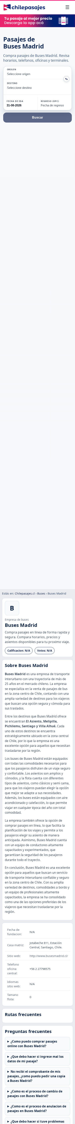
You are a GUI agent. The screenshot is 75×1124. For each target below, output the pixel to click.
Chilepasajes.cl (25, 593)
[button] (20, 103)
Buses (41, 593)
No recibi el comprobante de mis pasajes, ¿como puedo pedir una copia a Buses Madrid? (36, 1076)
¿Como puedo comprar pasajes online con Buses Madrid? (32, 1043)
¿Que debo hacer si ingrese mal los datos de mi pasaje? (35, 1059)
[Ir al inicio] (24, 7)
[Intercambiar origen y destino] (66, 79)
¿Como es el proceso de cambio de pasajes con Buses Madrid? (34, 1093)
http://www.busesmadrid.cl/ (49, 956)
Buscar (37, 117)
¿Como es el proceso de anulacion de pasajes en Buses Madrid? (36, 1108)
